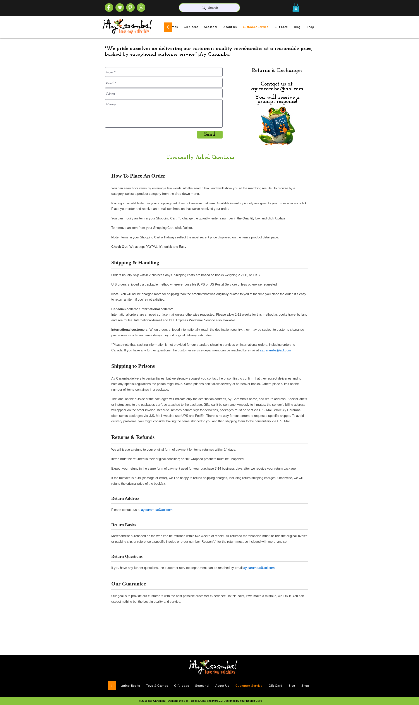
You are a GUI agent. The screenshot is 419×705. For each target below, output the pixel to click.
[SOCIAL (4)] (109, 7)
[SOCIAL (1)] (119, 7)
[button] (296, 7)
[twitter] (141, 7)
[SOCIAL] (130, 7)
